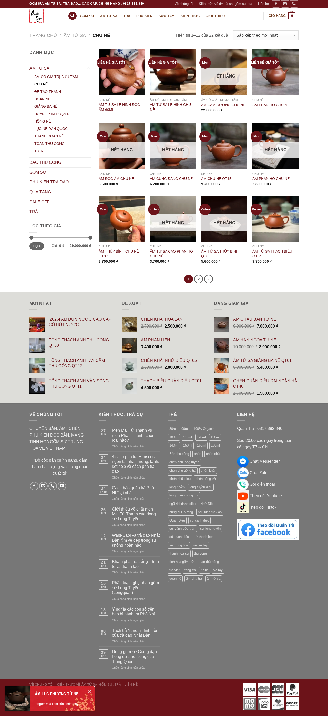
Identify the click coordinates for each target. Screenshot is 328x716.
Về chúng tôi (184, 4)
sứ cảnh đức (199, 520)
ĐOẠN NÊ (42, 99)
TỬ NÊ (40, 151)
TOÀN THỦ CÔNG (49, 144)
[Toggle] (89, 68)
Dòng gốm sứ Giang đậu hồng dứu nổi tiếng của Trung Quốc (134, 656)
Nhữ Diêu (207, 504)
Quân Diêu (177, 520)
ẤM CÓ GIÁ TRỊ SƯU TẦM (56, 77)
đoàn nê (175, 578)
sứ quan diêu (179, 537)
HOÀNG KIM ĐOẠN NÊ (53, 114)
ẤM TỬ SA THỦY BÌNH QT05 (220, 253)
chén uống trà (206, 479)
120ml (201, 437)
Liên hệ (263, 4)
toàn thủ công (209, 562)
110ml (187, 437)
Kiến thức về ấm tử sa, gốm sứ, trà (225, 4)
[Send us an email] (285, 3)
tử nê (205, 570)
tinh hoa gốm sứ (181, 562)
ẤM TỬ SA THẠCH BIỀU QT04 (272, 253)
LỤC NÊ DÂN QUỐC (51, 129)
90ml (185, 429)
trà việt (174, 570)
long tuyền (177, 487)
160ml (201, 445)
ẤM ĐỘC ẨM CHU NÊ (116, 179)
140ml (173, 445)
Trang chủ (43, 35)
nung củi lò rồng (181, 512)
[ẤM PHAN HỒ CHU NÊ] (275, 72)
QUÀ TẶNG (40, 192)
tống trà (190, 570)
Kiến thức (190, 16)
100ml (173, 437)
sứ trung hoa (178, 545)
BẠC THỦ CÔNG (45, 162)
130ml (215, 437)
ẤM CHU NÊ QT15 (216, 179)
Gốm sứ (87, 16)
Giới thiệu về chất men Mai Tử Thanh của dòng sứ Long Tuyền (134, 514)
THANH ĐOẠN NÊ (49, 136)
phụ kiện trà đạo (210, 512)
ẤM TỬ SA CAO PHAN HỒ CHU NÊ (171, 253)
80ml (173, 429)
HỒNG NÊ (42, 121)
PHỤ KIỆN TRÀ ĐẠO (49, 182)
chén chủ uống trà (182, 470)
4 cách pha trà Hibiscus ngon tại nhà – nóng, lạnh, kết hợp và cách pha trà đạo (135, 464)
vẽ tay (218, 570)
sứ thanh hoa (203, 537)
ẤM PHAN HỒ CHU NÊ (271, 105)
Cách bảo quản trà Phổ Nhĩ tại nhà (133, 490)
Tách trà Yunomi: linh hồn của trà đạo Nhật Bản (135, 632)
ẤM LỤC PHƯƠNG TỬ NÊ (56, 693)
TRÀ (33, 212)
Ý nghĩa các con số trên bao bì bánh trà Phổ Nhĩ (133, 611)
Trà (127, 16)
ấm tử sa (213, 578)
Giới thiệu (215, 16)
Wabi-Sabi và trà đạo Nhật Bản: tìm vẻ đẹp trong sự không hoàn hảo (136, 540)
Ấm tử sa (108, 16)
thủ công (200, 553)
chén (197, 454)
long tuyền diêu (201, 487)
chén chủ (213, 454)
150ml (187, 445)
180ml (215, 445)
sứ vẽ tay (200, 545)
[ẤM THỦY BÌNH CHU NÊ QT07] (122, 219)
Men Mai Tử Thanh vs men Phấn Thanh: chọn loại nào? (133, 435)
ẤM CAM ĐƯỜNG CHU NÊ (223, 105)
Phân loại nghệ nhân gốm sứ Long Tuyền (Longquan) (135, 588)
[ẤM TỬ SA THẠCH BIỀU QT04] (275, 219)
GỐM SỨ (37, 172)
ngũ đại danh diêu (182, 504)
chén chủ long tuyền (184, 462)
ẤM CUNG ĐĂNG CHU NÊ (171, 179)
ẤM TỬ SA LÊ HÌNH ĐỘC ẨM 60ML (119, 107)
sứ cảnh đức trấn (182, 528)
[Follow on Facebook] (276, 3)
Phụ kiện (144, 16)
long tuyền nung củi (183, 495)
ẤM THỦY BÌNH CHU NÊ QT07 (119, 253)
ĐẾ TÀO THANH (47, 92)
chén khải (208, 470)
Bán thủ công (179, 454)
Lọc (36, 246)
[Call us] (294, 3)
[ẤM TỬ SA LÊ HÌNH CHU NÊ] (173, 72)
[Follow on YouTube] (62, 486)
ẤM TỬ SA (75, 35)
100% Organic (203, 429)
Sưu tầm (167, 16)
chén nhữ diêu (180, 479)
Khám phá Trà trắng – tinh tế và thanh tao (135, 564)
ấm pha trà (194, 578)
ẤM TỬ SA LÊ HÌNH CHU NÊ (170, 107)
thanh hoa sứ (179, 553)
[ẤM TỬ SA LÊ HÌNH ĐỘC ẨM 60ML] (122, 72)
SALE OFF (39, 202)
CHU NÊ (41, 84)
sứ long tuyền (210, 528)
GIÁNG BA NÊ (45, 106)
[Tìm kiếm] (72, 16)
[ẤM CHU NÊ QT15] (224, 146)
